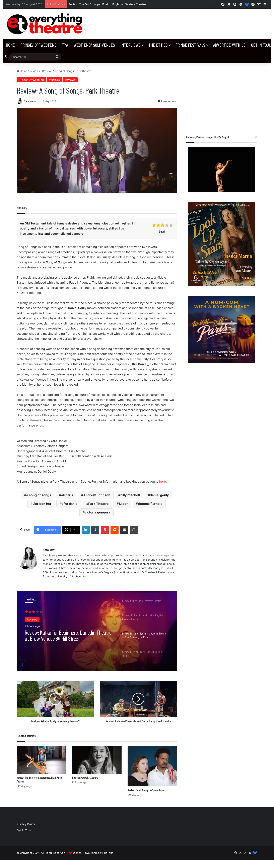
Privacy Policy (26, 824)
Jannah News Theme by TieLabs (93, 852)
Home (10, 45)
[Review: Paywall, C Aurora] (97, 760)
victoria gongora (97, 512)
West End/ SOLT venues (94, 45)
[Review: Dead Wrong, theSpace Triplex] (152, 766)
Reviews (34, 71)
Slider (123, 504)
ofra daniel (70, 504)
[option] (97, 631)
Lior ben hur (42, 504)
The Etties (158, 45)
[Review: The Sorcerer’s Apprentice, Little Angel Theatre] (41, 760)
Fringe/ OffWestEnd (38, 45)
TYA (65, 45)
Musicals (54, 79)
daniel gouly (159, 495)
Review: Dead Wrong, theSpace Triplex (146, 790)
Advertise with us (229, 45)
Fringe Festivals (190, 45)
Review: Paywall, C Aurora (85, 777)
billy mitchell (130, 495)
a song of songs (38, 495)
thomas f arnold (150, 504)
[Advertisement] (221, 97)
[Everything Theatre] (45, 24)
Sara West (30, 101)
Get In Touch (25, 830)
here (162, 481)
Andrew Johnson (96, 495)
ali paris (67, 495)
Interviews (131, 45)
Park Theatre (98, 504)
